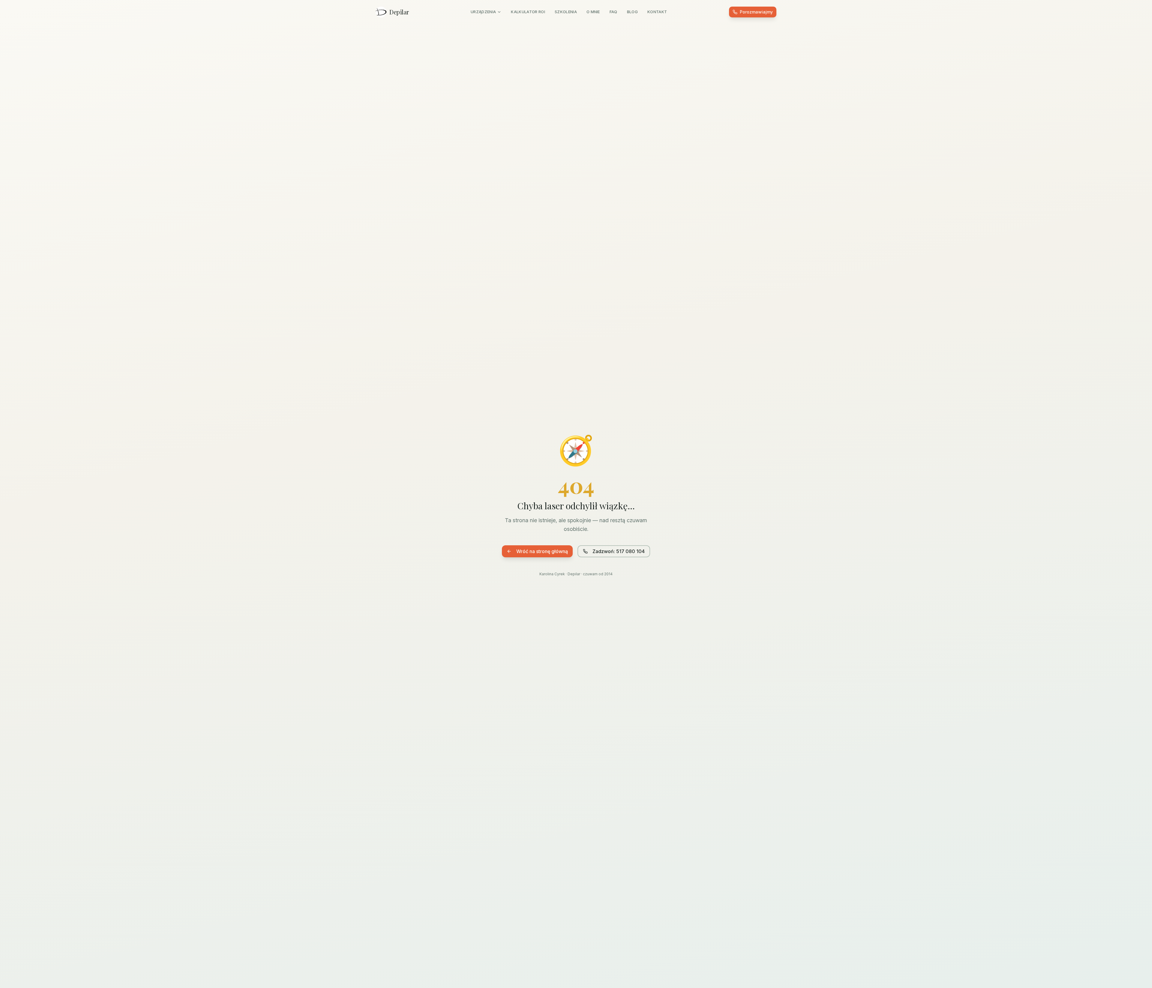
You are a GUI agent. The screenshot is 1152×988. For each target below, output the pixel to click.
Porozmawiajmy (756, 11)
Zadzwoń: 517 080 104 (618, 551)
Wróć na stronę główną (542, 551)
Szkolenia (566, 11)
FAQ (613, 11)
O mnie (593, 11)
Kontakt (657, 11)
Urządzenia (483, 11)
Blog (632, 11)
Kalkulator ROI (528, 11)
